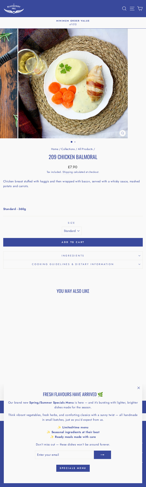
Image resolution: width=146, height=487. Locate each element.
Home (54, 149)
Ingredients (73, 255)
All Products (85, 149)
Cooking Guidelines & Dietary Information (73, 264)
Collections (68, 149)
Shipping (68, 172)
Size (71, 223)
